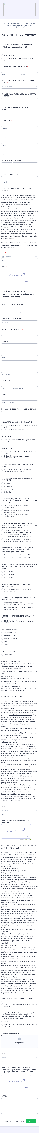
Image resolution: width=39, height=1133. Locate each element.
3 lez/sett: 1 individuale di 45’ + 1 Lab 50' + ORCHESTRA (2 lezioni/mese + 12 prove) (18, 535)
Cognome (22, 74)
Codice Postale (6, 154)
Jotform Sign (28, 283)
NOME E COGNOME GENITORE (13, 304)
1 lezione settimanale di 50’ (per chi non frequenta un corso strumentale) (17, 470)
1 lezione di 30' (9, 572)
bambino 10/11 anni (10, 636)
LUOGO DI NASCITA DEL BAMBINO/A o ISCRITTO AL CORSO (19, 95)
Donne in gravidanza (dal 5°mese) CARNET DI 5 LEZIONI (20, 440)
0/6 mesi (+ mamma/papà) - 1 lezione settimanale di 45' (20, 452)
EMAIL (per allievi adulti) (11, 174)
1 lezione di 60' (9, 577)
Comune (4, 137)
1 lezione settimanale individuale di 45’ (17, 555)
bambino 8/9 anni (10, 633)
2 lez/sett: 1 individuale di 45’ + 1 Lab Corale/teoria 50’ (16, 511)
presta (6, 1001)
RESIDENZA (6, 341)
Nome (3, 74)
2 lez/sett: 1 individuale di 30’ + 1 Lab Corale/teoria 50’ (16, 506)
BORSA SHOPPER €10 (9, 651)
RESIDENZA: (7, 121)
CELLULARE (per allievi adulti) (13, 160)
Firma (4, 267)
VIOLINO (7, 483)
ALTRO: (4, 1096)
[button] (36, 87)
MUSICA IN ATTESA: (9, 437)
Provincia (4, 145)
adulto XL (7, 644)
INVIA (31, 1121)
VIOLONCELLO (9, 486)
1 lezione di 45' (9, 574)
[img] (16, 274)
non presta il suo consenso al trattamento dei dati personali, (20, 1005)
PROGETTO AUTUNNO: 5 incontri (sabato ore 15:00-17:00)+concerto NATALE (19, 604)
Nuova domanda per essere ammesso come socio (19, 59)
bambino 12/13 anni (10, 639)
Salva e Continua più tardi (14, 1121)
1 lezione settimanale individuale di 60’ (17, 558)
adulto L (6, 641)
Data (3, 260)
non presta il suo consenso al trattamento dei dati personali (20, 1025)
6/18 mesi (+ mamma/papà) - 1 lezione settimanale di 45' (17, 457)
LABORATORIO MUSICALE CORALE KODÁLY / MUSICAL (18, 465)
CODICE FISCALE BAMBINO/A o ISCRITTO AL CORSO (18, 108)
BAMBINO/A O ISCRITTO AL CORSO (15, 67)
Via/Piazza (4, 128)
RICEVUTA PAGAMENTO (11, 1033)
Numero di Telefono (18, 168)
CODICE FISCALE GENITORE (12, 330)
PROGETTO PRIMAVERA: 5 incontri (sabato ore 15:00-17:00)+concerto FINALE (19, 608)
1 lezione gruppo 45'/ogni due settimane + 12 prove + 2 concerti (19, 590)
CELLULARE (6, 381)
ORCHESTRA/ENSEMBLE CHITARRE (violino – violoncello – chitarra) (18, 585)
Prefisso (4, 168)
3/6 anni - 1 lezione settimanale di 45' (16, 430)
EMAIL (4, 394)
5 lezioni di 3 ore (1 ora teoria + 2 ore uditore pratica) (19, 622)
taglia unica (8, 654)
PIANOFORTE (8, 489)
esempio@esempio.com (8, 182)
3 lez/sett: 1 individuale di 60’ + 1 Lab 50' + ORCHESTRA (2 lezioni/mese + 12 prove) (18, 540)
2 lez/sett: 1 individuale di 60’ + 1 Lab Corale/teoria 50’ (16, 516)
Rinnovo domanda (10, 55)
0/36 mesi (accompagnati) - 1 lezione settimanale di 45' (20, 426)
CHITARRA (7, 492)
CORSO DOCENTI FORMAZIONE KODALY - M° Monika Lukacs (18, 617)
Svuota (26, 281)
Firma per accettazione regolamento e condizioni (15, 821)
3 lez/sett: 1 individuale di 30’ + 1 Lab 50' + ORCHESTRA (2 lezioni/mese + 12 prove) (18, 531)
